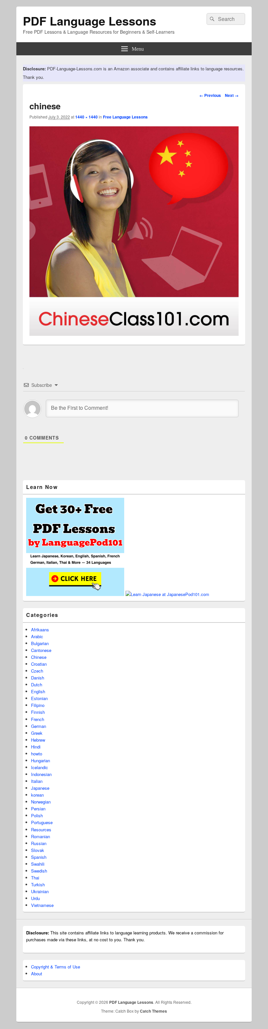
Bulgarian (40, 643)
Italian (36, 781)
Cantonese (41, 650)
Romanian (40, 836)
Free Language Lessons (125, 117)
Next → (232, 95)
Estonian (39, 698)
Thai (35, 878)
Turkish (38, 884)
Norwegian (41, 802)
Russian (38, 843)
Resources (41, 829)
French (37, 719)
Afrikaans (40, 629)
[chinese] (134, 333)
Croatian (39, 664)
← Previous (210, 95)
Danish (37, 678)
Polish (37, 815)
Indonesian (41, 774)
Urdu (35, 898)
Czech (37, 671)
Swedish (39, 871)
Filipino (37, 705)
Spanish (38, 857)
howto (36, 753)
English (38, 691)
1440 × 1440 (86, 117)
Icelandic (39, 767)
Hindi (36, 747)
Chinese (38, 657)
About (36, 973)
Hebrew (38, 740)
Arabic (37, 636)
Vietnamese (42, 905)
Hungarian (40, 760)
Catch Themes (153, 1011)
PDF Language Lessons (89, 20)
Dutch (36, 684)
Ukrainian (40, 891)
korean (37, 795)
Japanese (40, 788)
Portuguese (42, 822)
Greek (36, 733)
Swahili (37, 864)
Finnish (38, 712)
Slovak (37, 850)
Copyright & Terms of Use (55, 967)
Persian (38, 808)
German (38, 726)
